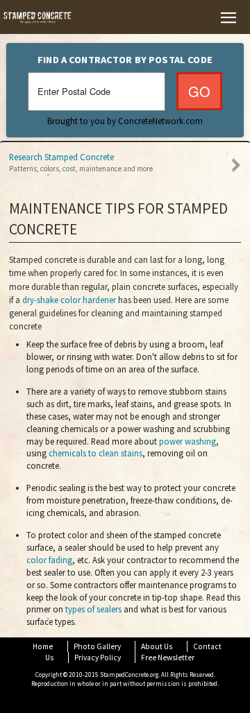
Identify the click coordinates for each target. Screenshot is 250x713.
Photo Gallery (97, 646)
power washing (187, 441)
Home (43, 646)
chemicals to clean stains (95, 453)
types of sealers (93, 609)
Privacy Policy (97, 657)
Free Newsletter (167, 657)
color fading (49, 560)
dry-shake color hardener (69, 300)
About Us (156, 646)
